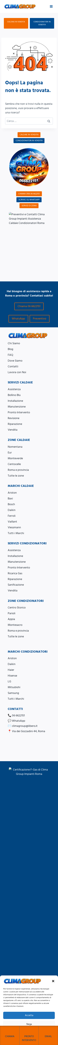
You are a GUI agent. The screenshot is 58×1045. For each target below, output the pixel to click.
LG (9, 681)
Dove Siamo (15, 361)
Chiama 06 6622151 (29, 306)
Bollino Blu (14, 395)
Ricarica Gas (15, 573)
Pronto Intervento (19, 412)
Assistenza (14, 389)
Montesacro (15, 625)
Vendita (12, 430)
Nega (29, 1024)
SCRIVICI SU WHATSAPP (29, 199)
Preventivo (39, 319)
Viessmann (14, 527)
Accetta (29, 1015)
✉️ (23, 726)
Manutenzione (17, 407)
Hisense (12, 676)
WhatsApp (18, 319)
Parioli (11, 613)
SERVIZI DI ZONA (29, 205)
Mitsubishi (14, 687)
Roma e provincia (18, 470)
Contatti (13, 366)
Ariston (12, 493)
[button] (53, 981)
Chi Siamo (14, 343)
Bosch (11, 504)
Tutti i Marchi (16, 533)
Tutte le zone (16, 476)
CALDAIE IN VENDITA (16, 21)
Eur (10, 453)
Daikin (11, 510)
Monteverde (15, 458)
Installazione (15, 401)
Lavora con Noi (17, 372)
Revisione (13, 418)
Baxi (10, 498)
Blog (10, 349)
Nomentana (15, 447)
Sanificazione (16, 585)
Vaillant (12, 522)
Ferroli (11, 516)
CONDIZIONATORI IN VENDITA (42, 23)
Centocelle (14, 464)
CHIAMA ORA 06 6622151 (29, 193)
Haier (11, 670)
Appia (11, 619)
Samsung (13, 693)
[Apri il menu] (51, 6)
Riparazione (15, 424)
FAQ (10, 355)
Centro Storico (17, 608)
